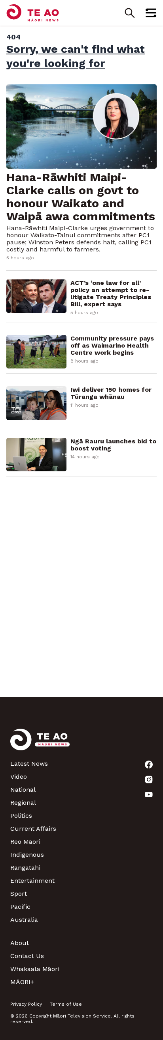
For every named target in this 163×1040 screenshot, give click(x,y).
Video (18, 776)
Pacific (20, 906)
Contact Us (27, 956)
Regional (23, 802)
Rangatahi (25, 867)
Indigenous (27, 854)
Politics (21, 815)
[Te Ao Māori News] (40, 744)
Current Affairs (33, 828)
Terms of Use (66, 1004)
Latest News (29, 763)
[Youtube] (149, 794)
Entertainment (32, 880)
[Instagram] (149, 779)
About (19, 943)
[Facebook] (149, 764)
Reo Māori (25, 841)
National (23, 789)
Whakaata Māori (34, 969)
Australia (24, 919)
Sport (18, 893)
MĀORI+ (22, 982)
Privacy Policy (26, 1004)
